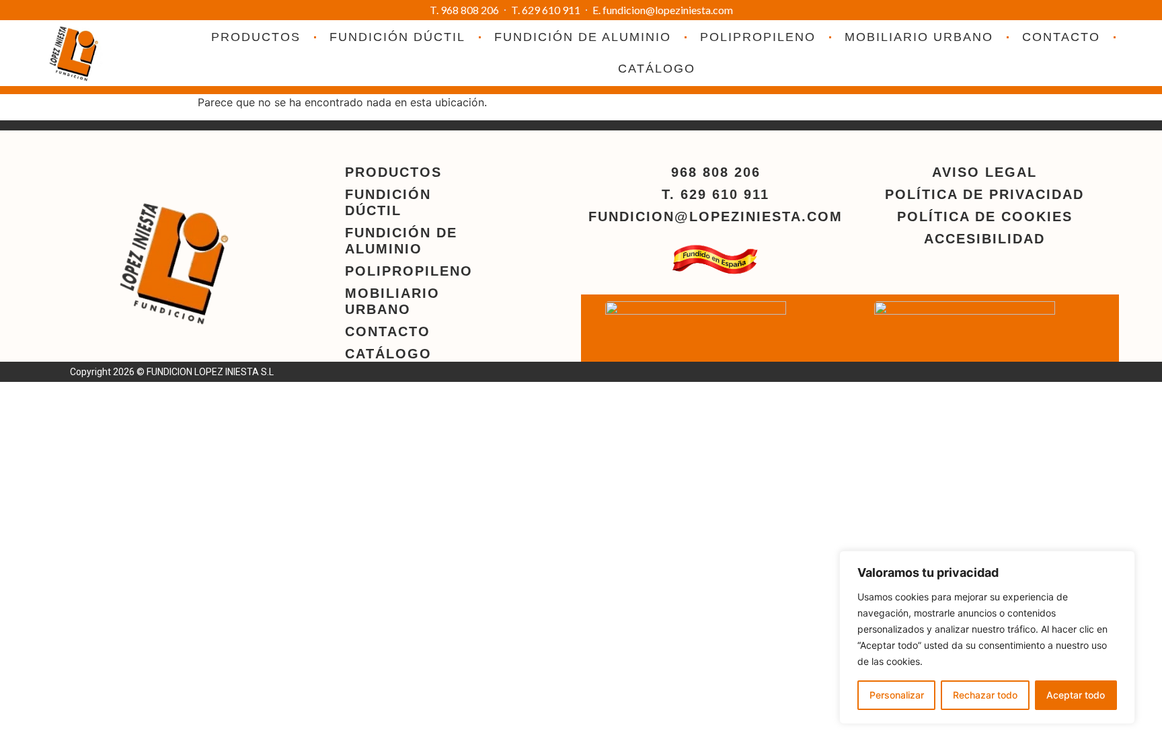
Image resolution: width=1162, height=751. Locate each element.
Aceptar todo (1075, 695)
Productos (256, 37)
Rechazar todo (985, 695)
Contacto (1061, 37)
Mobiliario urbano (919, 37)
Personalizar (896, 695)
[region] (987, 637)
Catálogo (656, 68)
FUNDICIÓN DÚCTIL (397, 37)
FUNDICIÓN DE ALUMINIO (582, 37)
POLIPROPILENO (758, 37)
